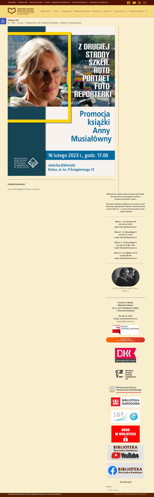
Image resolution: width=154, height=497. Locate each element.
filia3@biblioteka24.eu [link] (128, 248)
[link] (3, 21)
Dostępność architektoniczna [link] (60, 2)
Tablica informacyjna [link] (36, 2)
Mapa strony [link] (119, 494)
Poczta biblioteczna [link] (131, 494)
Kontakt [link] (47, 2)
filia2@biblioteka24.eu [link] (128, 237)
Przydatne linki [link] (22, 2)
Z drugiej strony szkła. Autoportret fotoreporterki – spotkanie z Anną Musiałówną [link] (53, 23)
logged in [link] (21, 189)
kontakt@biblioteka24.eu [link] (125, 321)
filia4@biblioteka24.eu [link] (128, 258)
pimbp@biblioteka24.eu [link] (129, 319)
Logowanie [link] (142, 494)
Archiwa (108, 487)
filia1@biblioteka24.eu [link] (128, 227)
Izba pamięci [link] (12, 2)
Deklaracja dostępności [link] (79, 2)
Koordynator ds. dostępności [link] (98, 2)
